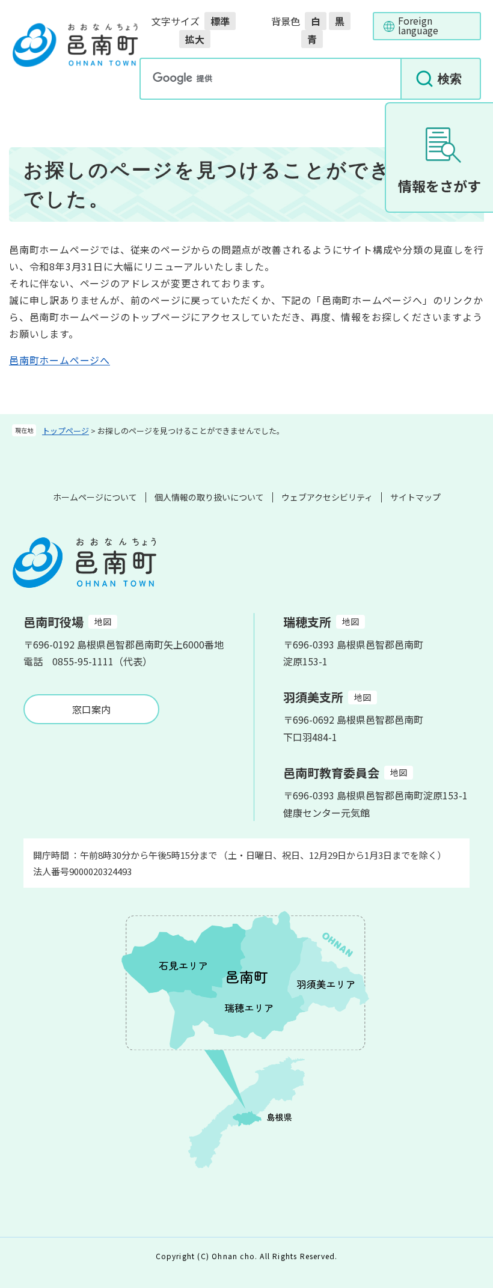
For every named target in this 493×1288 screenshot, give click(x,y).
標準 (220, 21)
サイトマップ (415, 497)
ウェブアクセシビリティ (327, 497)
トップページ (65, 430)
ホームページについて (95, 497)
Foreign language (418, 25)
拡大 (194, 39)
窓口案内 (91, 709)
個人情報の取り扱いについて (209, 497)
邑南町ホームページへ (59, 360)
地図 (102, 621)
